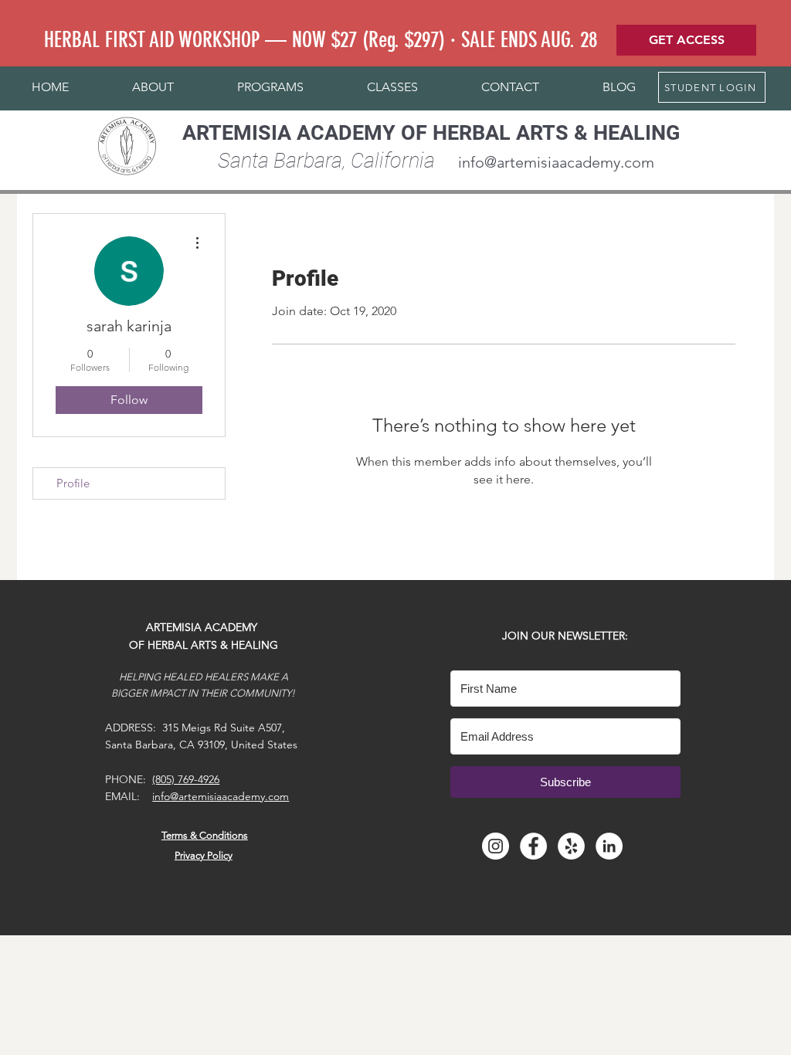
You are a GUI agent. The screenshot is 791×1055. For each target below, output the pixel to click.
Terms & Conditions (204, 835)
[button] (152, 87)
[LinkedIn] (609, 846)
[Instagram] (495, 846)
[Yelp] (571, 846)
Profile (73, 483)
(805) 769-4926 (185, 779)
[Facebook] (533, 846)
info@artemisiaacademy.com (556, 162)
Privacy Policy (204, 855)
